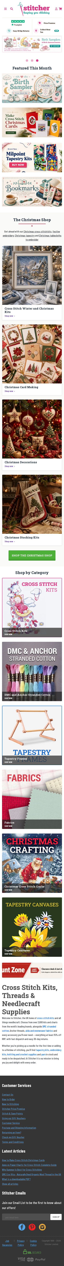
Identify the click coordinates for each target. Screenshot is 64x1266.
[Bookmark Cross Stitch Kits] (32, 192)
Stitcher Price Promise (13, 1108)
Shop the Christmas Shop (32, 555)
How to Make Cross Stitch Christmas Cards (23, 1160)
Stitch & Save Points (12, 1113)
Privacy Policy (20, 1242)
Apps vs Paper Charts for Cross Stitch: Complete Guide (29, 1164)
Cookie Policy (33, 1242)
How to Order (8, 1099)
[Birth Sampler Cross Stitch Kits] (32, 88)
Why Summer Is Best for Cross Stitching (22, 1169)
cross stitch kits (45, 1017)
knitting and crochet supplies (22, 1054)
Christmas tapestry (24, 235)
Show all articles (10, 1183)
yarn (43, 1054)
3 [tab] (37, 60)
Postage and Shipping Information (19, 1127)
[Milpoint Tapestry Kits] (32, 157)
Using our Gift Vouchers (14, 1118)
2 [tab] (32, 60)
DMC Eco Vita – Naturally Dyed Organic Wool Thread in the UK (31, 1174)
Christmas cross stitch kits (38, 231)
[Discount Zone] (32, 970)
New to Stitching (10, 1104)
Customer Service (11, 1122)
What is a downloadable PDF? (16, 1179)
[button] (11, 8)
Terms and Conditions (13, 1141)
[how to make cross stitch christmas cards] (32, 122)
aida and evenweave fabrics (39, 1030)
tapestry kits (42, 1049)
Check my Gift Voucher (13, 1137)
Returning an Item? (11, 1132)
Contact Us (7, 1094)
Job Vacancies (7, 1242)
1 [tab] (27, 60)
